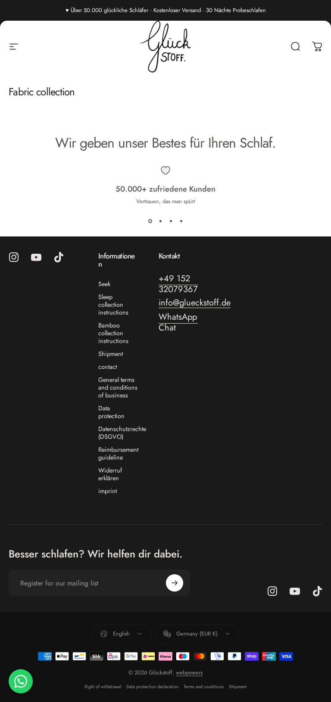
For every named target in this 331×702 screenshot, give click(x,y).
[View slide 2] (160, 221)
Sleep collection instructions (113, 304)
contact (107, 367)
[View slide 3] (171, 221)
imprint (107, 491)
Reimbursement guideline (118, 453)
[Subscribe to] (174, 583)
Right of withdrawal (102, 686)
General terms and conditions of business (117, 387)
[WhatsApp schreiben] (21, 681)
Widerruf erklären (110, 474)
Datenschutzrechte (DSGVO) (122, 433)
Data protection (111, 412)
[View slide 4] (181, 221)
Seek (104, 284)
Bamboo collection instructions (113, 333)
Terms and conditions (204, 686)
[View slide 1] (150, 221)
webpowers (189, 672)
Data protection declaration (152, 686)
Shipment (110, 354)
